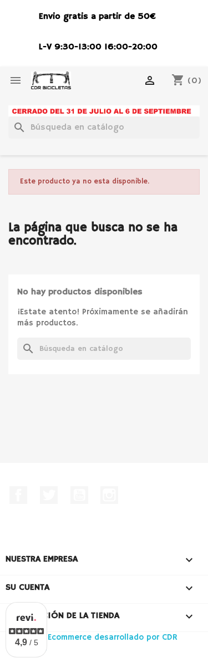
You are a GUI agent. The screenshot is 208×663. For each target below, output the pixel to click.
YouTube (79, 495)
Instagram (109, 495)
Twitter (49, 495)
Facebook (18, 495)
